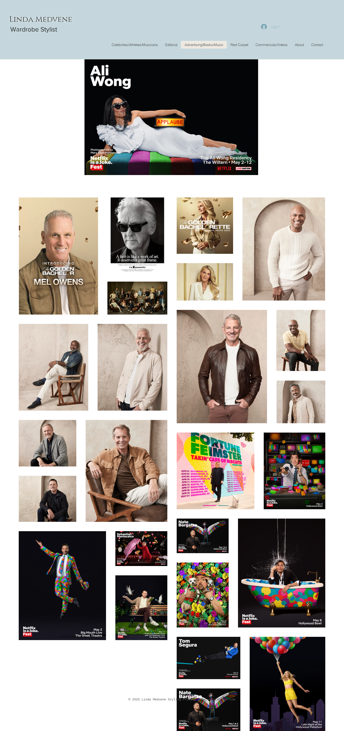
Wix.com (228, 699)
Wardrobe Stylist (33, 29)
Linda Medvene (40, 19)
